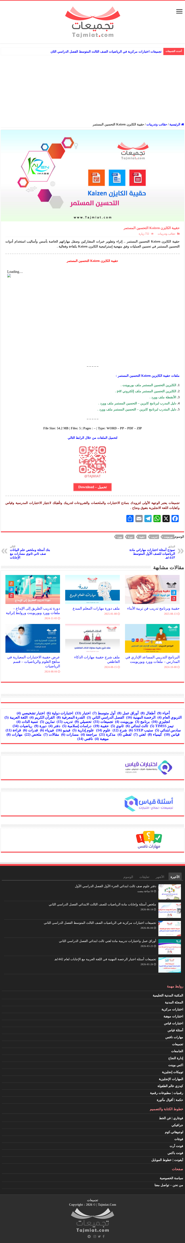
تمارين (47, 722)
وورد (119, 536)
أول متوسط (103, 713)
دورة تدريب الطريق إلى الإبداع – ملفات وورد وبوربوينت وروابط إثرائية (33, 610)
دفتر (54, 726)
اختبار (82, 713)
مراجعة (89, 734)
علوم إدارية (83, 730)
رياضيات (22, 726)
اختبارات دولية (60, 713)
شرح (120, 730)
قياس (172, 734)
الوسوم (128, 877)
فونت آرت (176, 1146)
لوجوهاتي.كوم (174, 1132)
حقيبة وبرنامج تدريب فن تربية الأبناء (153, 608)
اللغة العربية (16, 717)
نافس (85, 739)
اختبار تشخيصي (31, 713)
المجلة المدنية (174, 1002)
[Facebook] (103, 1236)
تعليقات (144, 877)
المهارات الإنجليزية (171, 1079)
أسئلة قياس (175, 1030)
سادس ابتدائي (168, 730)
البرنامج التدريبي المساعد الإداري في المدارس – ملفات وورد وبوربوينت (152, 659)
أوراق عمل (128, 713)
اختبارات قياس (173, 1023)
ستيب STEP (141, 730)
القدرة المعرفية (71, 717)
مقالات (51, 734)
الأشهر (160, 877)
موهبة (102, 739)
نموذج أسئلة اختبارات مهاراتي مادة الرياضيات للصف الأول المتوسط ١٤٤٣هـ (152, 552)
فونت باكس (175, 1153)
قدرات (30, 730)
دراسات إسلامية (76, 726)
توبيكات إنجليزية (172, 1072)
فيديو (63, 730)
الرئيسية (175, 124)
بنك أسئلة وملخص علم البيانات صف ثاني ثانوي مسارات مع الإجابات (30, 552)
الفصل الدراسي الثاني (105, 717)
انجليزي (161, 722)
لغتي (140, 734)
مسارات (70, 734)
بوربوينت (168, 536)
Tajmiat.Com (107, 1204)
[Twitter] (99, 1236)
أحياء (163, 713)
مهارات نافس (174, 1037)
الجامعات (177, 1051)
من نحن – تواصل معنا (169, 1185)
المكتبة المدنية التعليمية (168, 995)
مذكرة (107, 734)
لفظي (125, 734)
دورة (130, 536)
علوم (103, 730)
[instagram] (95, 1236)
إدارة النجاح (175, 1058)
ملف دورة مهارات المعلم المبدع (96, 608)
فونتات (178, 1139)
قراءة (13, 730)
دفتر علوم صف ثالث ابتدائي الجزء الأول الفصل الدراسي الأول (115, 886)
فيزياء (47, 730)
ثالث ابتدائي (137, 726)
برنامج (142, 722)
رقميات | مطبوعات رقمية (166, 1093)
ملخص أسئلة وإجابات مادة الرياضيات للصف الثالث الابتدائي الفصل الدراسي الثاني (102, 904)
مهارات (15, 734)
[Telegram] (89, 1236)
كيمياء (155, 734)
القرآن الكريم (42, 717)
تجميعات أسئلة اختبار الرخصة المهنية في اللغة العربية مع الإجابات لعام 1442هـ (105, 959)
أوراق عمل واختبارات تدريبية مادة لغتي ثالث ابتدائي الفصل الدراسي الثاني (107, 941)
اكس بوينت (175, 1065)
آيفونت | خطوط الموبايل (167, 1160)
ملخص (33, 734)
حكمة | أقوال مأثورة (170, 1100)
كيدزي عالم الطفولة (170, 1086)
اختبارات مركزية (172, 1009)
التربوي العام (169, 717)
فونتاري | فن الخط (171, 1118)
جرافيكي (177, 1125)
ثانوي (117, 726)
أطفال (148, 713)
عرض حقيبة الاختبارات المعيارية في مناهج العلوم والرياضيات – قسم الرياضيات (33, 661)
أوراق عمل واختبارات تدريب (143, 51)
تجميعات (103, 722)
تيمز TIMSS (161, 726)
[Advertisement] (92, 88)
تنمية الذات (27, 722)
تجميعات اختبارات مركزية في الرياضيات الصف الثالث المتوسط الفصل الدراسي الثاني (100, 922)
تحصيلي (83, 722)
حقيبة (142, 536)
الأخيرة (175, 877)
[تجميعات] (92, 21)
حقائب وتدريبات (156, 124)
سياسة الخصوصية (171, 1178)
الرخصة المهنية (140, 717)
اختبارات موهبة (173, 1016)
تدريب (154, 536)
